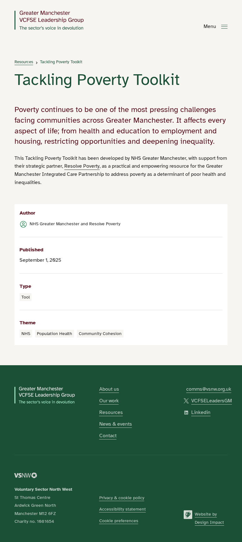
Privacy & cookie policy (121, 497)
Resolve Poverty (82, 166)
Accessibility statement (122, 509)
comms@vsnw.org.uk (208, 389)
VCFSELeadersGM (211, 401)
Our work (109, 401)
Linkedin (200, 412)
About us (109, 389)
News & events (115, 424)
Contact (108, 436)
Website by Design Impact (209, 518)
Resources (23, 62)
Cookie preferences (118, 520)
